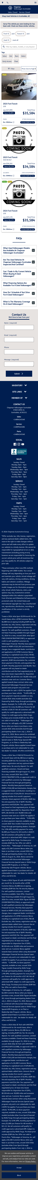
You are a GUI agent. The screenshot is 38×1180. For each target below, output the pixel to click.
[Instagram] (19, 444)
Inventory (17, 385)
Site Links (17, 392)
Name (10, 323)
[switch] (35, 2)
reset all (15, 40)
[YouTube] (22, 444)
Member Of (17, 398)
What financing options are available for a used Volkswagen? (17, 284)
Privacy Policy (30, 1161)
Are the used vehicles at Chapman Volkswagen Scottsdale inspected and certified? (17, 262)
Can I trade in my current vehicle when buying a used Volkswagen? (17, 273)
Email (10, 335)
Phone (6, 347)
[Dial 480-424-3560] (7, 3)
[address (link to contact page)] (2, 3)
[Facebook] (15, 444)
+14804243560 (19, 419)
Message (11, 359)
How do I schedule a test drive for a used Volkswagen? (16, 293)
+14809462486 (19, 427)
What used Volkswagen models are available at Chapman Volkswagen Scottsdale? (16, 250)
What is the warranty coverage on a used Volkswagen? (16, 302)
